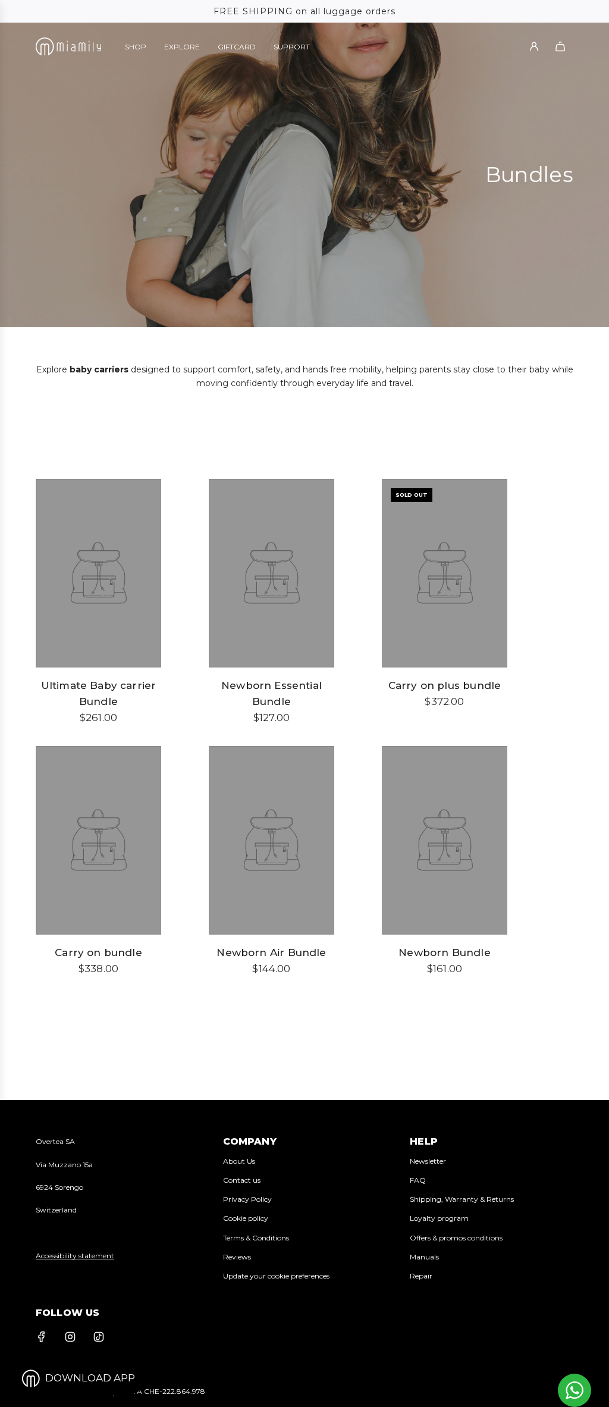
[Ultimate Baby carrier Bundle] (98, 573)
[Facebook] (42, 1337)
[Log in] (534, 46)
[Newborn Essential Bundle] (271, 573)
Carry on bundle (98, 952)
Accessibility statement (75, 1255)
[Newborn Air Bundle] (271, 840)
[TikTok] (99, 1337)
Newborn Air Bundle (271, 952)
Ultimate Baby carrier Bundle (98, 693)
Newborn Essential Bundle (271, 693)
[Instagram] (70, 1337)
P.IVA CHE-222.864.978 (164, 1391)
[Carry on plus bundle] (444, 573)
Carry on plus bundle (444, 685)
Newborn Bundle (444, 952)
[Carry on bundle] (98, 840)
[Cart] (560, 46)
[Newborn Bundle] (444, 840)
